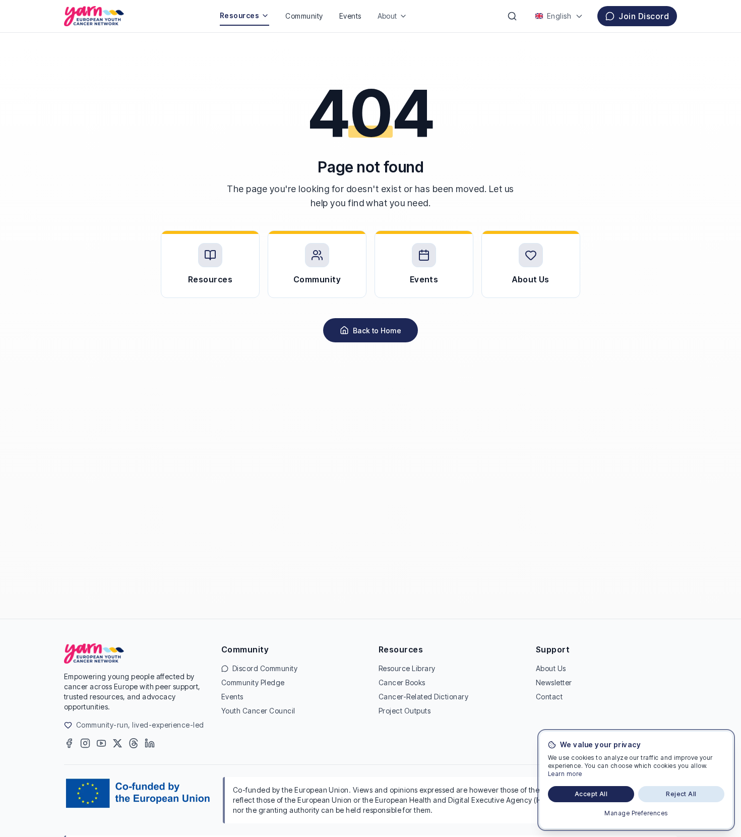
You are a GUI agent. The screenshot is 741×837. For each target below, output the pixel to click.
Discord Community (264, 668)
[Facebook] (69, 743)
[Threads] (134, 743)
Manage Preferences (636, 813)
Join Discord (644, 16)
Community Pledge (253, 682)
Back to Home (377, 330)
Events (350, 16)
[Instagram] (85, 743)
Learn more (565, 774)
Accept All (591, 794)
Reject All (681, 794)
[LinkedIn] (150, 743)
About (387, 16)
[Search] (512, 16)
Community (304, 16)
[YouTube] (101, 743)
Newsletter (554, 682)
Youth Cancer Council (258, 710)
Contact (549, 696)
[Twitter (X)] (117, 743)
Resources (239, 15)
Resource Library (407, 668)
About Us (551, 668)
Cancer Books (402, 682)
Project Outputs (404, 710)
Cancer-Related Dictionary (423, 696)
